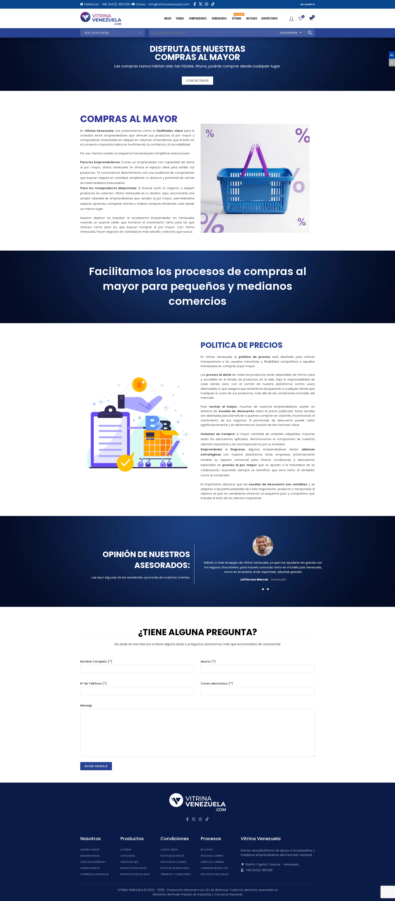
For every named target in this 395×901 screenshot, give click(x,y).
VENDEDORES (219, 18)
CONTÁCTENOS (269, 18)
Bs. (391, 55)
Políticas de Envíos (172, 855)
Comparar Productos (214, 868)
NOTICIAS (251, 18)
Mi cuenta (207, 849)
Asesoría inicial (90, 855)
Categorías (289, 33)
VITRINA (237, 16)
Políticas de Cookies (173, 862)
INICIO (167, 18)
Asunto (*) (208, 661)
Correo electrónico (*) (217, 683)
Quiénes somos (89, 849)
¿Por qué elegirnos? (93, 862)
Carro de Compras (212, 862)
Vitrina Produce (90, 868)
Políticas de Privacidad (174, 868)
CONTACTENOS (197, 81)
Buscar (309, 32)
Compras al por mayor (94, 874)
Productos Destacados (135, 874)
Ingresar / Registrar (291, 18)
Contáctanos (169, 849)
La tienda (125, 849)
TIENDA (179, 18)
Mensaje (86, 705)
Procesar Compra (212, 855)
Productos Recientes (133, 868)
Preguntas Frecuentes (215, 874)
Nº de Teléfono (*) (93, 683)
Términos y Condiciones (175, 874)
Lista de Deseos (303, 16)
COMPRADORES (198, 18)
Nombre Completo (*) (96, 661)
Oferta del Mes (129, 862)
